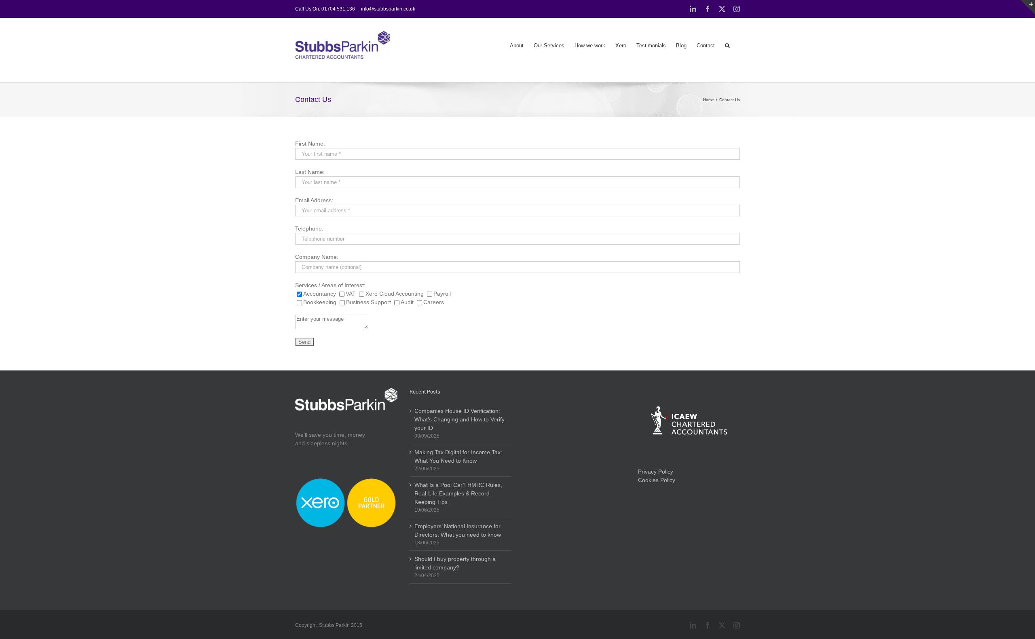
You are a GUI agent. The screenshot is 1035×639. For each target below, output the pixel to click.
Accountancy (320, 293)
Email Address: (314, 200)
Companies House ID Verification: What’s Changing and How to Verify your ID (459, 419)
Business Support (369, 302)
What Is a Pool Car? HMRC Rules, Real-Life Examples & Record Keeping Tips (458, 493)
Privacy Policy (655, 471)
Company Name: (316, 257)
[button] (727, 45)
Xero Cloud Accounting (395, 293)
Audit (408, 302)
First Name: (310, 143)
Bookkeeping (320, 302)
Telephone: (309, 228)
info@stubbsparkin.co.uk (388, 9)
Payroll (442, 293)
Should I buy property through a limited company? (455, 563)
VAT (351, 293)
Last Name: (310, 172)
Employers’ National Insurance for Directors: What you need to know (457, 530)
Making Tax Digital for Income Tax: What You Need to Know (458, 456)
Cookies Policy (656, 480)
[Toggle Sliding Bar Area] (1027, 7)
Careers (433, 302)
